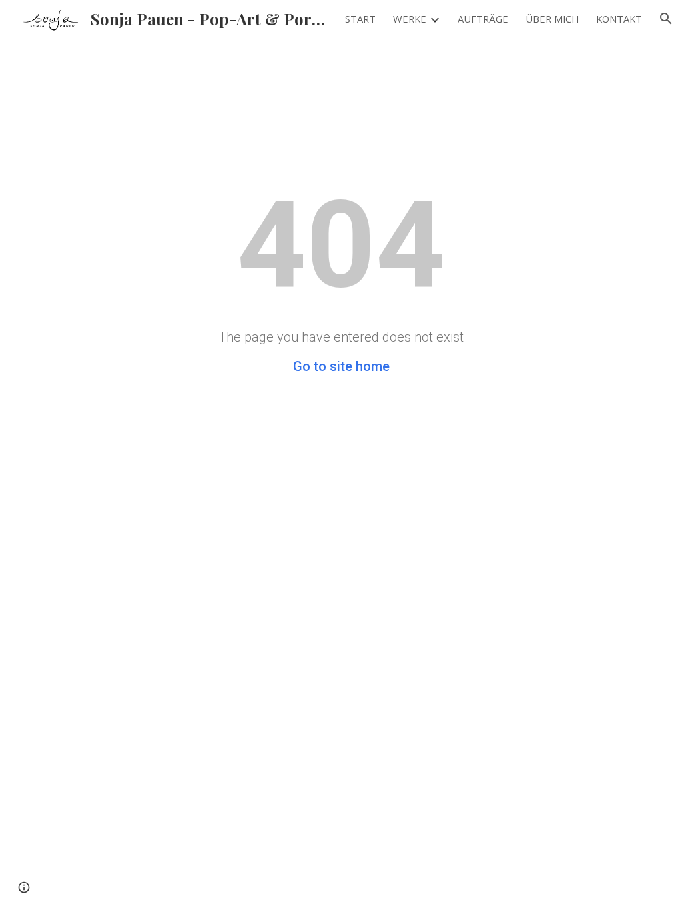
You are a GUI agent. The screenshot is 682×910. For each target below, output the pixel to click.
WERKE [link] (409, 18)
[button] (666, 19)
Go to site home (341, 366)
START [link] (360, 18)
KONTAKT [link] (619, 18)
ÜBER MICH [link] (552, 18)
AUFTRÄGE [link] (483, 18)
